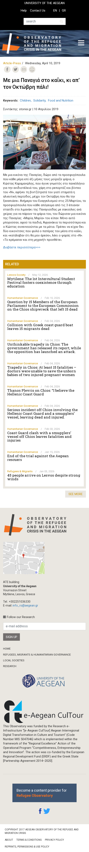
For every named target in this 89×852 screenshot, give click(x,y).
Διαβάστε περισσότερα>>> (21, 247)
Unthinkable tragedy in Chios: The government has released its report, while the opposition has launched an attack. (44, 348)
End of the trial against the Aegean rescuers (38, 458)
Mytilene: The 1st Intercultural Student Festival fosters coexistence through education (41, 282)
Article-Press (12, 63)
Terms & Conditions (29, 839)
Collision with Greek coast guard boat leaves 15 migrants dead (40, 327)
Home (7, 648)
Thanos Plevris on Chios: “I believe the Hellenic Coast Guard (40, 392)
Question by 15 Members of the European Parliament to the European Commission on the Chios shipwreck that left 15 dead (43, 305)
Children (25, 100)
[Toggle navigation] (81, 43)
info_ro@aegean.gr (25, 605)
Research (9, 666)
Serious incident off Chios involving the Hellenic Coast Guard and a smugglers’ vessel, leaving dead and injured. (42, 413)
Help (24, 10)
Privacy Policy (54, 839)
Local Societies (13, 660)
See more (76, 494)
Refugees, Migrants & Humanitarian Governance (37, 654)
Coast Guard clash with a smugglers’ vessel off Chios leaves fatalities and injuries (39, 436)
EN (55, 10)
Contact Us (37, 10)
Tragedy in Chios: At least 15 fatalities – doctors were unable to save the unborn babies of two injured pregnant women (41, 371)
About (9, 839)
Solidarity (39, 100)
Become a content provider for (42, 793)
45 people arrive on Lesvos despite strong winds (43, 477)
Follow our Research (21, 617)
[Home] (35, 43)
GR (64, 10)
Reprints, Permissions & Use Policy (27, 846)
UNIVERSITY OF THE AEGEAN (44, 3)
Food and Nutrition (60, 100)
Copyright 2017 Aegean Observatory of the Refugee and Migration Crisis (42, 831)
